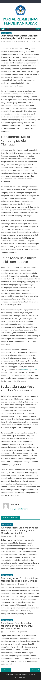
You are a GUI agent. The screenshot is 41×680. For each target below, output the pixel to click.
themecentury (20, 677)
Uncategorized (6, 33)
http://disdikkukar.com (19, 509)
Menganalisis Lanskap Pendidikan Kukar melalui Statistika (36, 670)
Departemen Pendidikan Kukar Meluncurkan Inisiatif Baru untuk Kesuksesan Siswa (17, 626)
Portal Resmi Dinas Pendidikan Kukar (20, 21)
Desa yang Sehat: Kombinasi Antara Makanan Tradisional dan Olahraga (19, 579)
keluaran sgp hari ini (29, 369)
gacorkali (21, 41)
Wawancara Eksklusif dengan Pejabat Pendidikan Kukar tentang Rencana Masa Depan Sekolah (20, 530)
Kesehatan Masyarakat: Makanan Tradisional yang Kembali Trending (7, 670)
